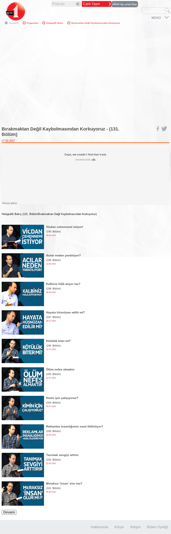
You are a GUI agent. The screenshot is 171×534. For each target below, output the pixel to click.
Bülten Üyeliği (157, 527)
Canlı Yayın (91, 4)
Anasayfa (14, 23)
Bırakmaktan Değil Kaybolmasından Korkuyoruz (95, 23)
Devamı (9, 512)
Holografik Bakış (54, 23)
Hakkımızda (99, 527)
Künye (119, 527)
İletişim (135, 527)
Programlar (32, 23)
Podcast (58, 4)
